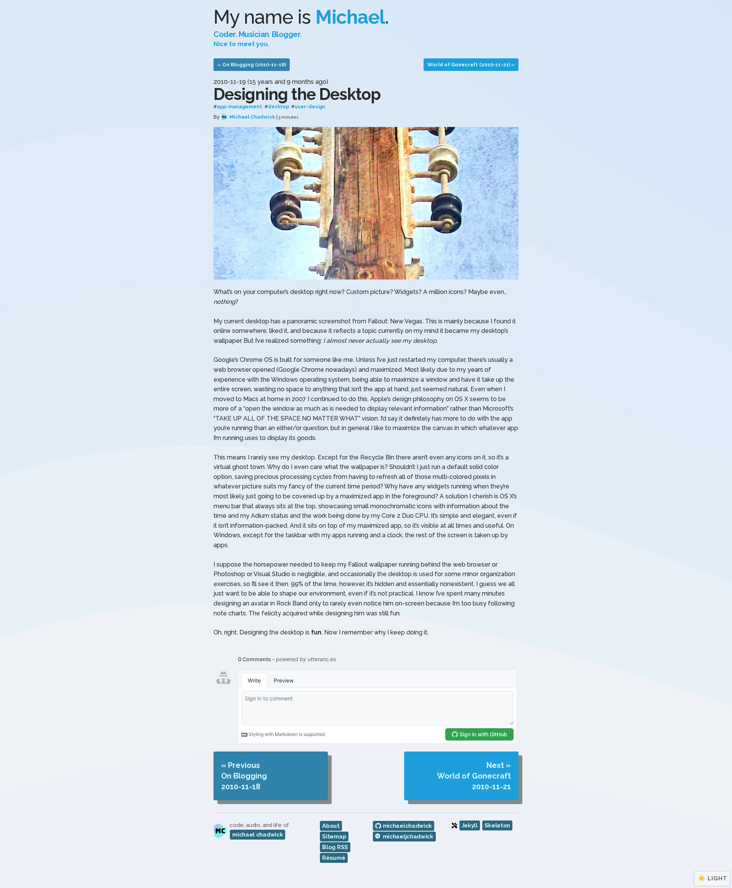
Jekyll (470, 825)
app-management (239, 106)
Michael (350, 17)
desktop (278, 106)
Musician (254, 34)
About (331, 825)
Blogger (286, 34)
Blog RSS (335, 847)
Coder (225, 34)
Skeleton (497, 825)
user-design (310, 106)
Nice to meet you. (241, 44)
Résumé (333, 857)
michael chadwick (257, 834)
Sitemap (334, 836)
